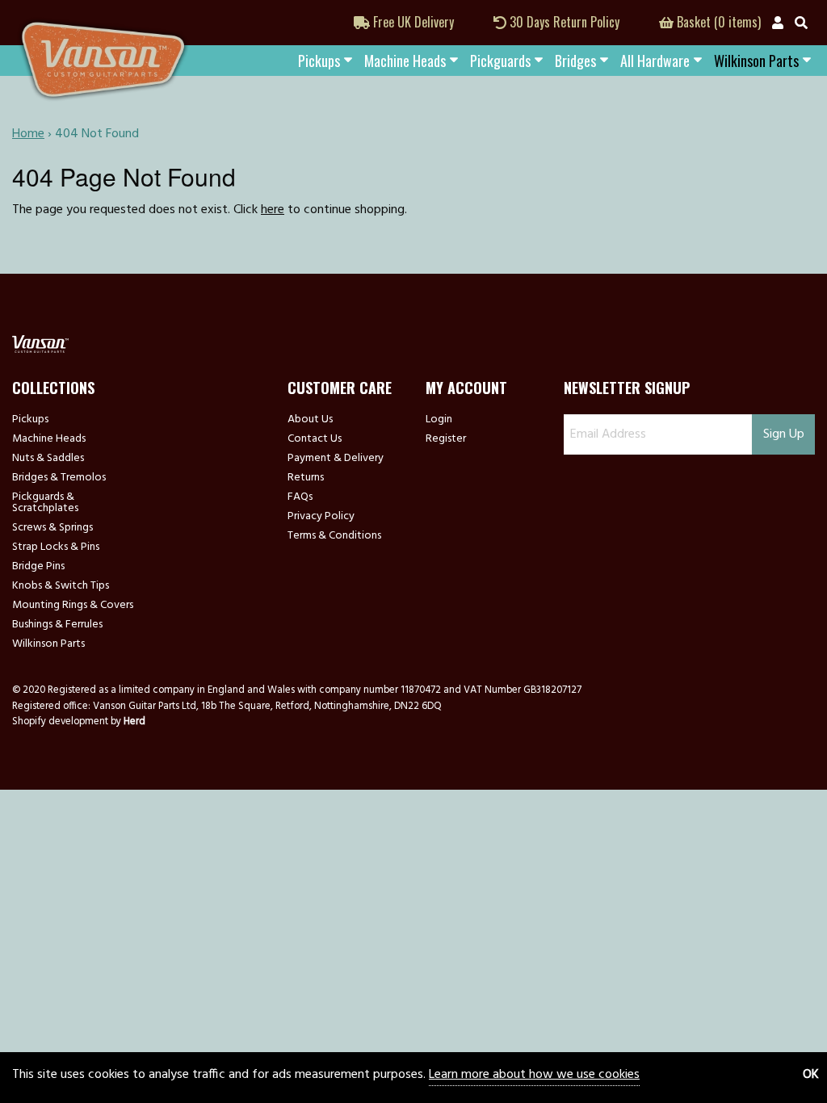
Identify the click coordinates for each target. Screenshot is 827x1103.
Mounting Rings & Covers (72, 605)
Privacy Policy (321, 516)
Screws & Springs (52, 528)
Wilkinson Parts (48, 644)
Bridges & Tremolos (59, 478)
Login (439, 420)
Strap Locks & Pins (55, 547)
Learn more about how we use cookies (534, 1074)
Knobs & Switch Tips (60, 586)
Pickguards (500, 60)
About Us (310, 420)
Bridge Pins (38, 566)
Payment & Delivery (336, 458)
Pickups (319, 60)
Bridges (575, 60)
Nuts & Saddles (48, 458)
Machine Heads (405, 60)
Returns (306, 478)
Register (446, 439)
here (272, 209)
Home (28, 134)
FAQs (300, 497)
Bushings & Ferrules (57, 625)
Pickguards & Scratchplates (45, 503)
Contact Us (315, 439)
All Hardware (655, 60)
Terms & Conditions (334, 536)
